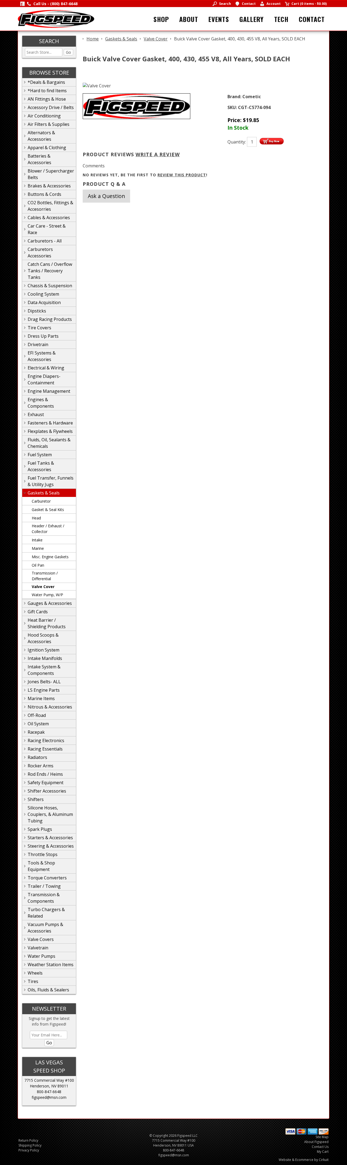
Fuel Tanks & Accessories (41, 466)
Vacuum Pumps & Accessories (45, 927)
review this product (182, 174)
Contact (312, 19)
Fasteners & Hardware (50, 423)
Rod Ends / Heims (45, 774)
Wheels (35, 973)
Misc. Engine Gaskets (50, 556)
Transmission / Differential (45, 575)
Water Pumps (41, 956)
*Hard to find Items (47, 91)
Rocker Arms (40, 766)
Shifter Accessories (47, 791)
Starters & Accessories (50, 838)
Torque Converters (47, 878)
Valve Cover (43, 586)
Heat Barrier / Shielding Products (47, 623)
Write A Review (158, 154)
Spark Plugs (40, 829)
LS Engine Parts (44, 690)
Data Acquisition (44, 302)
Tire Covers (39, 328)
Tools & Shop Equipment (41, 866)
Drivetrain (38, 344)
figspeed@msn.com (49, 1097)
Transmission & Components (44, 898)
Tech (281, 19)
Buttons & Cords (44, 194)
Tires (33, 981)
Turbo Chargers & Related (46, 913)
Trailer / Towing (44, 886)
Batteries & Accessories (39, 159)
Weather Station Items (50, 965)
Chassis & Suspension (50, 286)
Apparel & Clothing (47, 148)
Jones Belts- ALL (44, 682)
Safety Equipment (45, 783)
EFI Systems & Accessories (42, 356)
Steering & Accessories (51, 846)
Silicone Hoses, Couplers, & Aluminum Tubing (50, 814)
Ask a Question (106, 196)
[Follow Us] (22, 3)
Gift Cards (38, 612)
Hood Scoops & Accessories (43, 638)
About (188, 19)
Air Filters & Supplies (48, 124)
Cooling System (43, 294)
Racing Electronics (46, 740)
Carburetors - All (45, 241)
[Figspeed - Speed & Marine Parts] (56, 18)
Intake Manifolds (45, 658)
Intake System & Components (44, 670)
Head (36, 518)
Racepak (36, 732)
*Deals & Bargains (46, 82)
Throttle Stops (42, 854)
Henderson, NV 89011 (49, 1086)
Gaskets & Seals (44, 493)
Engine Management (49, 391)
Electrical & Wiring (46, 368)
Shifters (36, 799)
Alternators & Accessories (41, 136)
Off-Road (37, 715)
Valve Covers (41, 939)
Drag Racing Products (50, 319)
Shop (161, 19)
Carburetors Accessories (40, 252)
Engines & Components (41, 403)
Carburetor (41, 501)
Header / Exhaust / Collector (48, 528)
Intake (37, 539)
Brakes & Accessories (49, 186)
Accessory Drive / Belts (51, 107)
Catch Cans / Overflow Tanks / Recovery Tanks (50, 270)
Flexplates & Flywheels (50, 431)
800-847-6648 (49, 1091)
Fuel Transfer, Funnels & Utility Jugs (50, 481)
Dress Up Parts (43, 336)
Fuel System (40, 455)
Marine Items (41, 698)
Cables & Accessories (49, 218)
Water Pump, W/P (47, 594)
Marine (38, 548)
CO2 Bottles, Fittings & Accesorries (50, 206)
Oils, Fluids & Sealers (48, 990)
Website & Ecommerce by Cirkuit (304, 1159)
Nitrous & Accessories (50, 707)
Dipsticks (37, 311)
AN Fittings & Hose (47, 99)
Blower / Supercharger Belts (51, 174)
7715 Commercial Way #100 (49, 1080)
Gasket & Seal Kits (48, 509)
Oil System (38, 724)
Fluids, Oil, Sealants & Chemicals (49, 443)
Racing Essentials (45, 749)
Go (68, 52)
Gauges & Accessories (50, 603)
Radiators (37, 757)
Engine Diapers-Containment (44, 379)
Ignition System (43, 650)
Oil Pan (38, 565)
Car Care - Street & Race (47, 229)
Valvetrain (38, 948)
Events (218, 19)
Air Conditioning (44, 116)
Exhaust (36, 414)
